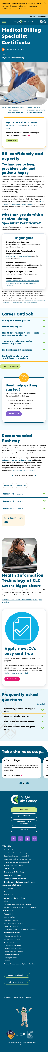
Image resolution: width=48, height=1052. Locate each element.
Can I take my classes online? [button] (19, 721)
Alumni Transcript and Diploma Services (19, 964)
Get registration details (15, 125)
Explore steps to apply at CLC (16, 673)
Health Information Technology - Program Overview (16, 110)
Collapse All (21, 485)
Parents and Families (12, 939)
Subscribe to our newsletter (24, 823)
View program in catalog (24, 475)
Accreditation (9, 917)
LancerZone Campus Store (14, 898)
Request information (24, 816)
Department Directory (14, 872)
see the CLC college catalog (24, 470)
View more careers (10, 366)
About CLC (8, 914)
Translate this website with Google (17, 997)
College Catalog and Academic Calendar (20, 929)
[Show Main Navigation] (4, 21)
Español (7, 961)
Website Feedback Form (15, 878)
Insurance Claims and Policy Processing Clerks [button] (17, 342)
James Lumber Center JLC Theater (17, 904)
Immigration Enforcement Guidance (20, 882)
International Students (13, 948)
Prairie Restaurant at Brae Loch (16, 862)
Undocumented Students (14, 951)
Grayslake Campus (11, 850)
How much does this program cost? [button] (19, 727)
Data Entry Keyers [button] (12, 326)
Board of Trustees (11, 920)
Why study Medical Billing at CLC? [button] (19, 709)
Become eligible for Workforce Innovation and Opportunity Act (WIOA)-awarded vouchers (22, 283)
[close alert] (45, 3)
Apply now (24, 810)
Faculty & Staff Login (15, 982)
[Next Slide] (27, 783)
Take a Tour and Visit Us (13, 865)
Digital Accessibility (11, 926)
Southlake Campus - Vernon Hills (16, 856)
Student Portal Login (38, 16)
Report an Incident (12, 875)
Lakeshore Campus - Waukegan (16, 853)
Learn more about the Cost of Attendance (25, 302)
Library (7, 901)
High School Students (12, 936)
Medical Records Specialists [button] (17, 350)
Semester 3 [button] (13, 508)
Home (4, 108)
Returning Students (11, 955)
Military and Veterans (12, 945)
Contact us (24, 830)
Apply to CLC (12, 679)
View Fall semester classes (16, 135)
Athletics (7, 892)
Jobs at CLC (8, 889)
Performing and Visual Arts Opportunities (20, 907)
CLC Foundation (10, 895)
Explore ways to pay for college (18, 256)
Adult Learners (9, 942)
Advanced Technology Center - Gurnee (19, 859)
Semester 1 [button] (13, 494)
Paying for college (12, 775)
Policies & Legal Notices (13, 923)
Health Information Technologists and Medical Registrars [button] (20, 334)
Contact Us (9, 868)
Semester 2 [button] (13, 501)
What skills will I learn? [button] (16, 716)
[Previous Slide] (20, 783)
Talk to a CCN (13, 414)
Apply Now (12, 140)
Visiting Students (10, 958)
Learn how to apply (19, 8)
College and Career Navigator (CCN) (16, 460)
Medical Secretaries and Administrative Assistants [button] (16, 357)
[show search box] (45, 21)
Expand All (8, 485)
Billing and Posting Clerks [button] (16, 320)
